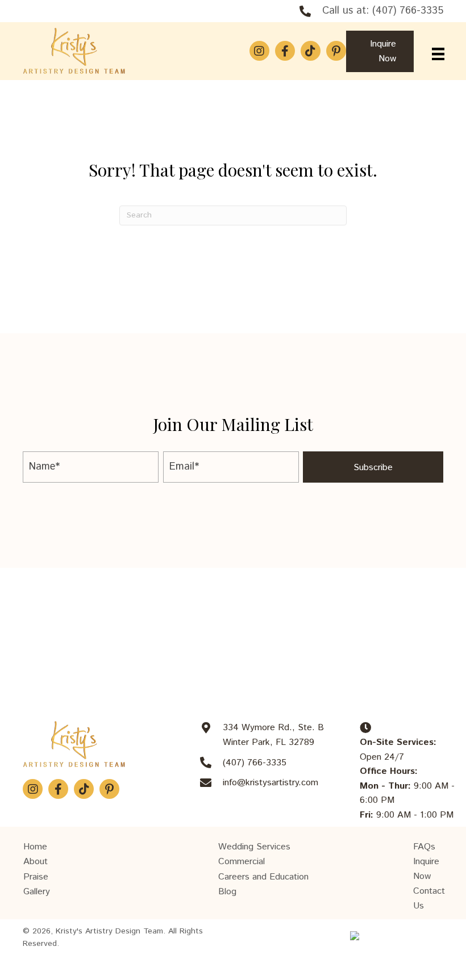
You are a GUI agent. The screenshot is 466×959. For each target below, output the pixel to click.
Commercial (241, 861)
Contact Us (429, 898)
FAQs (424, 846)
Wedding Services (254, 846)
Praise (35, 876)
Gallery (36, 891)
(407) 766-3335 (407, 10)
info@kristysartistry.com (270, 782)
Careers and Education (263, 876)
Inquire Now (426, 869)
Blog (227, 891)
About (35, 861)
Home (35, 846)
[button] (259, 51)
